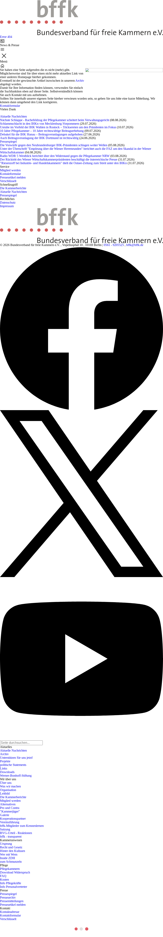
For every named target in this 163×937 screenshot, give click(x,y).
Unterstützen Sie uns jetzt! (16, 757)
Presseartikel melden (13, 177)
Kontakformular (10, 105)
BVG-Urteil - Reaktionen (16, 833)
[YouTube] (81, 658)
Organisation (8, 790)
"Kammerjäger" (10, 811)
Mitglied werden (10, 170)
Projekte (5, 761)
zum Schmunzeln (11, 861)
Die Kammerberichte (13, 188)
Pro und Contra (9, 808)
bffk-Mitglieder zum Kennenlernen (22, 825)
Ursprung (6, 843)
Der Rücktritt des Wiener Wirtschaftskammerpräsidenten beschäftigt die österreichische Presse (58, 159)
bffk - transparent (10, 836)
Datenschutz (8, 202)
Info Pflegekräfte (10, 883)
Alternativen (8, 804)
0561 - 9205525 (114, 245)
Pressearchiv (8, 897)
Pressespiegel (8, 141)
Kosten (4, 879)
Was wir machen (10, 786)
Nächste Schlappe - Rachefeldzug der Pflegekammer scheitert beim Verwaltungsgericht (54, 120)
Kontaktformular (10, 173)
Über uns (6, 782)
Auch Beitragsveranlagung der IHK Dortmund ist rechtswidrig (39, 138)
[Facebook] (81, 328)
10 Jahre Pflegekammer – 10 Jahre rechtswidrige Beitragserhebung (42, 130)
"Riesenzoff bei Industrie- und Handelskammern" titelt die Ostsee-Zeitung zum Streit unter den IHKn (63, 163)
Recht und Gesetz (11, 847)
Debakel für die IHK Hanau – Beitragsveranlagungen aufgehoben (41, 134)
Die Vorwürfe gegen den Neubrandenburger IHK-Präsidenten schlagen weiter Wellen (53, 145)
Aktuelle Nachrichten (13, 116)
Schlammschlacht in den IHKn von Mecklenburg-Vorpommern (39, 123)
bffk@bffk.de (134, 245)
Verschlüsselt (8, 181)
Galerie (4, 815)
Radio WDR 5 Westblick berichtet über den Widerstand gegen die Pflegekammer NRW (55, 156)
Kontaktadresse (9, 911)
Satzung (5, 829)
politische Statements (13, 764)
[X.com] (81, 493)
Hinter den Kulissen (12, 851)
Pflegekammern (10, 868)
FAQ (3, 876)
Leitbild (5, 793)
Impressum (7, 206)
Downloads (7, 772)
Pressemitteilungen (11, 901)
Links (3, 768)
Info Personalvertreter (13, 886)
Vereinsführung (9, 822)
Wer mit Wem (8, 854)
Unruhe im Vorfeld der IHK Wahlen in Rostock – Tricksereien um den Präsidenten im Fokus (58, 127)
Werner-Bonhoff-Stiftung (16, 775)
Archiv (79, 80)
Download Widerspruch (15, 872)
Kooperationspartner (13, 818)
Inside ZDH (7, 858)
